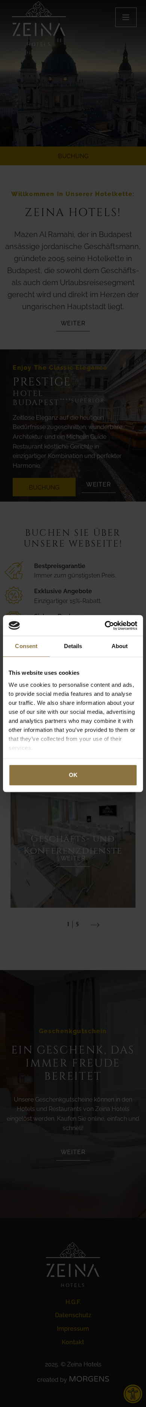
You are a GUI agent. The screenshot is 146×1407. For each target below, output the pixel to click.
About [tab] (120, 646)
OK (73, 775)
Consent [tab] (26, 646)
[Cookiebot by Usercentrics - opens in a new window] (105, 625)
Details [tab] (73, 646)
